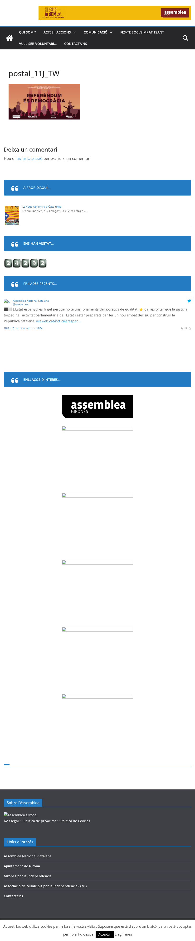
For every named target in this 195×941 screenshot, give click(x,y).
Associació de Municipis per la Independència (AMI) (45, 886)
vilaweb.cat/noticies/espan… (58, 321)
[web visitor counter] (25, 261)
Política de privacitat (40, 821)
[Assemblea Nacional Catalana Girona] (9, 38)
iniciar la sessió (29, 158)
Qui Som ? (27, 32)
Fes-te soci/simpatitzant (142, 32)
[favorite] (189, 328)
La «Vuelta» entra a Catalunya (42, 207)
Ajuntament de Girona (22, 866)
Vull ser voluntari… (38, 43)
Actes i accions (57, 32)
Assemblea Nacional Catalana (31, 300)
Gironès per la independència (28, 876)
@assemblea (20, 304)
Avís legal (11, 821)
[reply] (181, 328)
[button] (73, 32)
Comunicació (95, 32)
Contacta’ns (75, 43)
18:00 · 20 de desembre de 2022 (23, 328)
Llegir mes (123, 934)
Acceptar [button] (104, 934)
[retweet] (185, 328)
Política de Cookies (75, 821)
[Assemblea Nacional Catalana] (7, 302)
